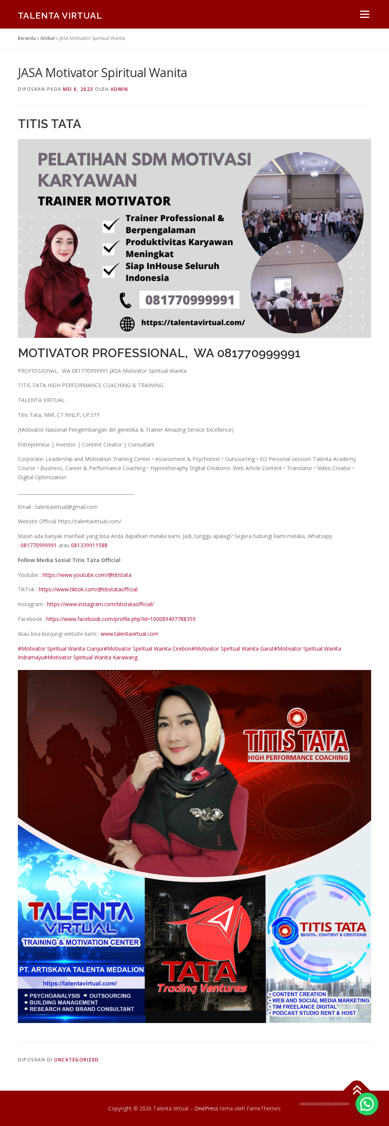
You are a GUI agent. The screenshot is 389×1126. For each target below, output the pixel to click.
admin (119, 89)
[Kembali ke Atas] (356, 1090)
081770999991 (39, 545)
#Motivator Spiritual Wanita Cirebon (147, 648)
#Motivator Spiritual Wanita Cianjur (61, 648)
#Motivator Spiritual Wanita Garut (232, 648)
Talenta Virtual (60, 15)
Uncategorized (76, 1059)
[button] (367, 1104)
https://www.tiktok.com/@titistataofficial (88, 589)
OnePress (206, 1108)
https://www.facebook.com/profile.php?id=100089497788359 (121, 618)
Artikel (47, 38)
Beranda (27, 38)
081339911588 (89, 545)
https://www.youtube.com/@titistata (87, 574)
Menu (364, 14)
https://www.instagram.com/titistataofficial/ (100, 604)
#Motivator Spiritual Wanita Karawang (91, 657)
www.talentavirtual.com (129, 633)
